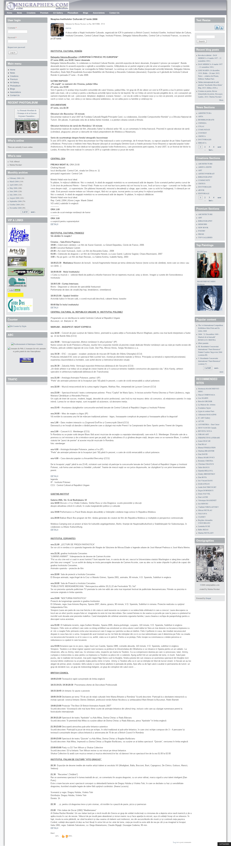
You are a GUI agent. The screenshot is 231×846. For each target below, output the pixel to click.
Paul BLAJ (202, 444)
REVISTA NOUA (205, 431)
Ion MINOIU (203, 503)
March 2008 (14, 181)
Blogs (85, 12)
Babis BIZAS (203, 529)
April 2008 (14, 184)
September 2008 (16, 201)
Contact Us (114, 12)
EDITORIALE (203, 193)
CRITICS (201, 183)
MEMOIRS (202, 224)
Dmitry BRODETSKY (206, 474)
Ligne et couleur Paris (206, 411)
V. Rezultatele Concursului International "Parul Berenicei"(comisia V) (209, 361)
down (67, 836)
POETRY (201, 230)
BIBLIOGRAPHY (205, 177)
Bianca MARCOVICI (206, 457)
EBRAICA (202, 142)
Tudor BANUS (203, 467)
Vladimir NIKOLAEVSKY (208, 507)
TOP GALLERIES (205, 237)
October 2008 (15, 204)
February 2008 (15, 178)
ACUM (201, 421)
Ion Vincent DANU (205, 480)
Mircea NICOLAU (205, 510)
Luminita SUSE (204, 526)
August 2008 (14, 198)
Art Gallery (58, 12)
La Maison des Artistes (206, 404)
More (221, 100)
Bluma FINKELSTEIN (207, 447)
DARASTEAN (204, 483)
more (221, 371)
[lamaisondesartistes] (19, 235)
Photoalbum (73, 12)
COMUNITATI (204, 129)
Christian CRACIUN (206, 464)
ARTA (200, 116)
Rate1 (53, 833)
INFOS (68, 28)
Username (12, 27)
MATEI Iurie (202, 251)
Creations (31, 12)
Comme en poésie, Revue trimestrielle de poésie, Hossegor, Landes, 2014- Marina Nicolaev (210, 94)
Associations (99, 12)
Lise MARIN (203, 398)
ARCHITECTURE (205, 163)
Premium (44, 12)
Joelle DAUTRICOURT (207, 487)
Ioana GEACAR (204, 441)
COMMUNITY (204, 180)
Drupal (208, 598)
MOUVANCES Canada (207, 427)
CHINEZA (202, 123)
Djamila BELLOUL (205, 470)
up (63, 836)
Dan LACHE (203, 497)
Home (9, 12)
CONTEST (202, 133)
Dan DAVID (203, 454)
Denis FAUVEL (204, 493)
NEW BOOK (203, 227)
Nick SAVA (202, 513)
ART (200, 170)
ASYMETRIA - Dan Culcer (208, 424)
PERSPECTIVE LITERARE (209, 437)
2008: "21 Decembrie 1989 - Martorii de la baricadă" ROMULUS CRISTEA (208, 337)
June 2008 (13, 191)
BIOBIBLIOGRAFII (206, 119)
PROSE (201, 234)
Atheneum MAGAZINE (207, 414)
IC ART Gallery (204, 417)
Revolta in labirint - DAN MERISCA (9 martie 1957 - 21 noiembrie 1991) (209, 58)
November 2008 (16, 208)
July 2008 (13, 194)
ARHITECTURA (205, 113)
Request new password (16, 47)
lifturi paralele (203, 343)
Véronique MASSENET (207, 500)
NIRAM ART (203, 434)
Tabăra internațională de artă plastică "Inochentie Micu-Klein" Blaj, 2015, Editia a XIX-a (210, 85)
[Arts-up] (17, 251)
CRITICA (202, 136)
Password (12, 37)
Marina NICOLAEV (206, 533)
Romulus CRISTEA (205, 460)
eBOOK (201, 190)
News (19, 12)
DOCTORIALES (204, 139)
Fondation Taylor (204, 408)
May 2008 (13, 188)
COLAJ (201, 126)
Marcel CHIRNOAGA (206, 394)
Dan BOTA (202, 477)
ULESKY (202, 516)
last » (211, 150)
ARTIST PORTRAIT (206, 173)
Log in (175, 842)
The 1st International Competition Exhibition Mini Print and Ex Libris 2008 (210, 328)
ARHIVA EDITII (205, 167)
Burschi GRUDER (205, 401)
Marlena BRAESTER (206, 450)
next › (33, 212)
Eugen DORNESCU (206, 490)
